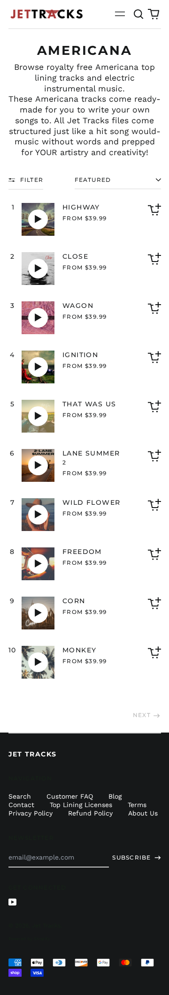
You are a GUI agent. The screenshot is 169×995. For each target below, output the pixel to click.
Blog (115, 796)
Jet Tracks (88, 120)
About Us (143, 813)
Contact (21, 804)
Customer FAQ (69, 796)
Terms (137, 804)
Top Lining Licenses (81, 804)
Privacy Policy (30, 813)
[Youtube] (12, 902)
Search (19, 796)
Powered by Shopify (29, 938)
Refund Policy (90, 813)
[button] (138, 14)
